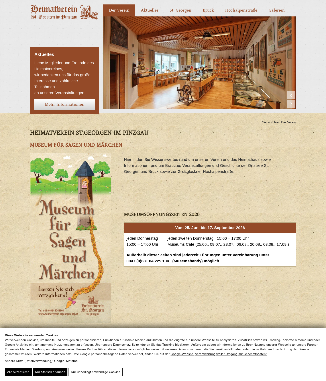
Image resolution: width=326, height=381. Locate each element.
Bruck (208, 10)
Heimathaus (248, 159)
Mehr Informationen (64, 104)
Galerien (277, 10)
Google (59, 361)
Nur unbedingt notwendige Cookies (95, 372)
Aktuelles (149, 10)
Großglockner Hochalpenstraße (205, 171)
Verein (216, 159)
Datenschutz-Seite (126, 344)
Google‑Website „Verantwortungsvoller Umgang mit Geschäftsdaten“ (219, 354)
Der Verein (119, 10)
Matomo (72, 361)
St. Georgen (180, 10)
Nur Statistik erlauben (50, 372)
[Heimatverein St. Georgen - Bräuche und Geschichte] (64, 19)
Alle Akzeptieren (18, 372)
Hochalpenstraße (241, 10)
